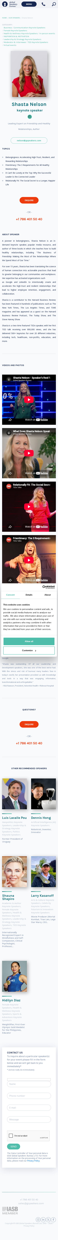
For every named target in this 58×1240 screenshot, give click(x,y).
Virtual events (10, 45)
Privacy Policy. (33, 1160)
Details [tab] (29, 595)
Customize (27, 650)
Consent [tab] (10, 595)
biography (22, 1236)
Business (8, 27)
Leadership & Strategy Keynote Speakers (22, 39)
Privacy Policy (29, 1226)
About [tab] (47, 595)
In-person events (47, 33)
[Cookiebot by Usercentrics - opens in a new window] (42, 587)
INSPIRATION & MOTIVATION (16, 36)
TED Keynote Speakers (38, 42)
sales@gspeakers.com (31, 1203)
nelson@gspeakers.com (29, 140)
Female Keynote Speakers (15, 30)
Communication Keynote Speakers (29, 27)
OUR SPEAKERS (14, 18)
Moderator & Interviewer (15, 42)
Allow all (29, 641)
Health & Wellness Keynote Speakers (21, 33)
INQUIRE (29, 200)
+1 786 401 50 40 (29, 219)
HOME (4, 18)
